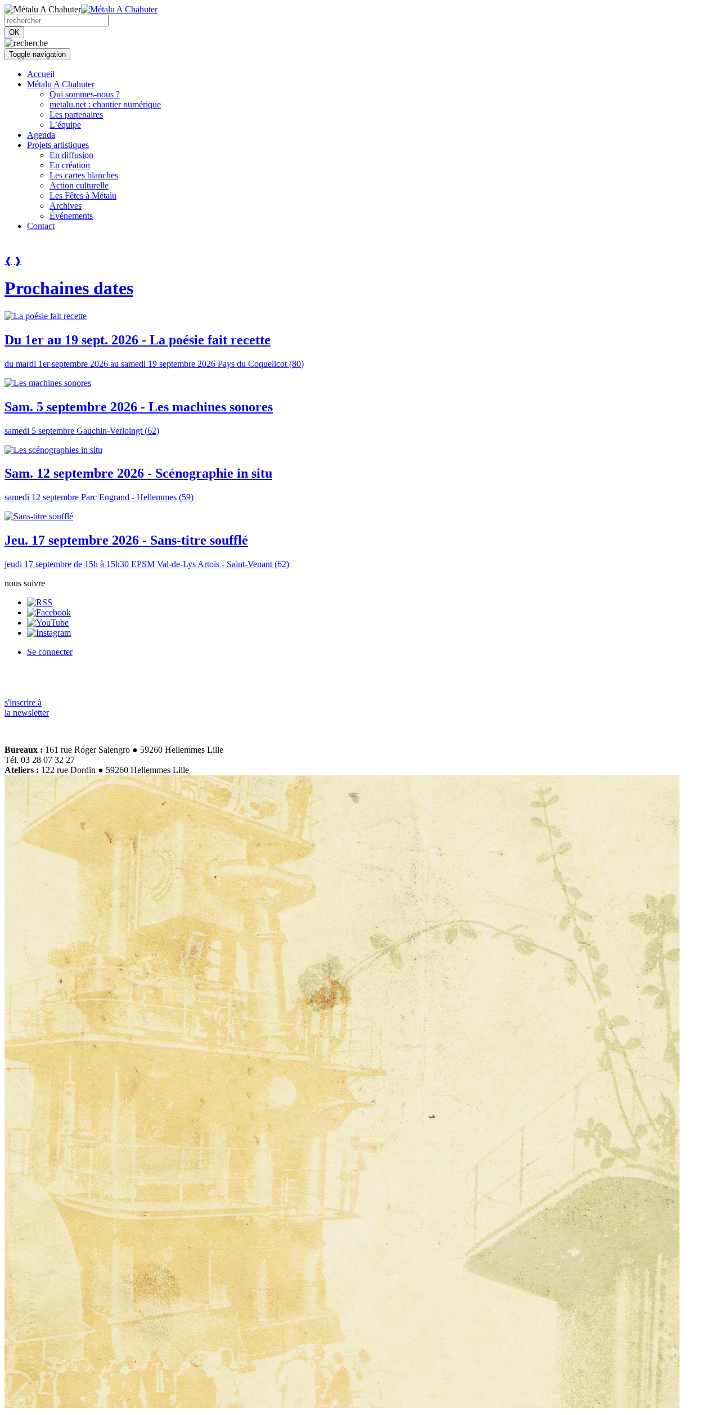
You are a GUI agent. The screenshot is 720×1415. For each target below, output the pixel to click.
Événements (71, 216)
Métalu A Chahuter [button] (60, 84)
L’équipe (65, 124)
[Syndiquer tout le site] (39, 602)
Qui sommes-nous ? (85, 94)
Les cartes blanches (84, 175)
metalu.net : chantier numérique (105, 104)
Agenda (41, 135)
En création (70, 165)
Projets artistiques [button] (58, 145)
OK (14, 32)
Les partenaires (76, 114)
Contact (41, 226)
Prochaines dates (68, 288)
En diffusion (71, 155)
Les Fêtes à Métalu (83, 195)
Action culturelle (79, 185)
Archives (66, 205)
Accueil (41, 74)
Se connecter (50, 652)
